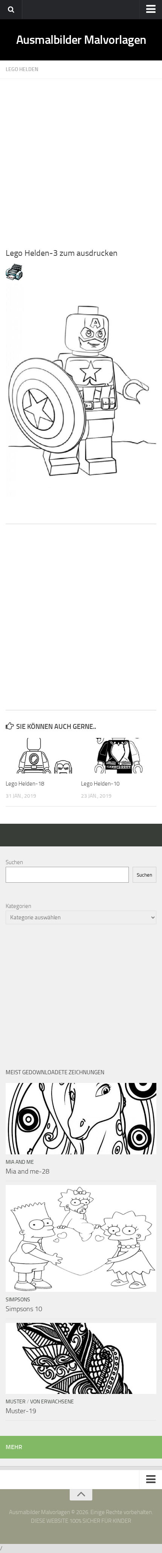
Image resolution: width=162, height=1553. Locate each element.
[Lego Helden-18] (43, 755)
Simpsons (18, 1299)
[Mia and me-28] (81, 1118)
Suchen (14, 862)
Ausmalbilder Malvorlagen (81, 39)
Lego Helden (22, 69)
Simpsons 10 (24, 1309)
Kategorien (18, 906)
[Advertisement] (81, 160)
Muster (16, 1401)
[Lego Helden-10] (118, 755)
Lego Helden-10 (100, 783)
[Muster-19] (81, 1358)
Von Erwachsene (52, 1401)
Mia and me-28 (27, 1171)
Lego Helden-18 (25, 783)
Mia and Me (20, 1162)
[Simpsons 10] (81, 1238)
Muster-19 (21, 1411)
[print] (14, 278)
